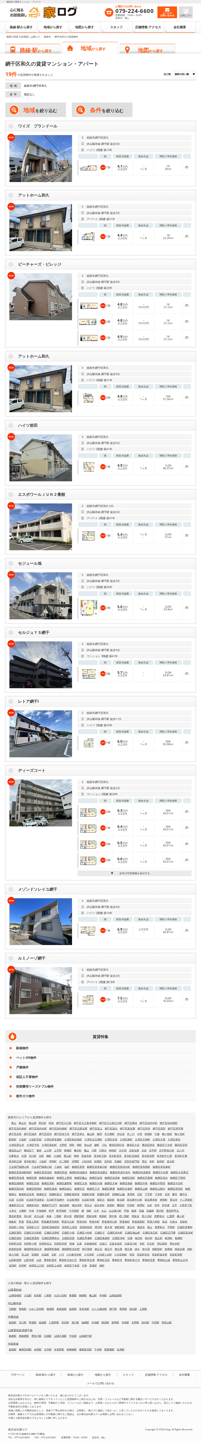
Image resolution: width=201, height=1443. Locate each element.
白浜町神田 (73, 1199)
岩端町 (148, 1134)
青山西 (32, 1123)
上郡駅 (143, 1309)
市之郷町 (109, 1134)
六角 (84, 1265)
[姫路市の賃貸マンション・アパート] (56, 12)
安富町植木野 (159, 1254)
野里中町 (94, 1221)
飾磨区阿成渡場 (142, 1172)
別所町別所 (60, 1243)
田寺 (157, 1205)
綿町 (101, 1265)
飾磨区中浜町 (175, 1183)
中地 (31, 1210)
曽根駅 (22, 1309)
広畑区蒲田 (15, 1232)
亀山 (86, 1150)
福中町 (149, 1238)
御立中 (108, 1249)
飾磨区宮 (79, 1188)
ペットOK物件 (26, 1057)
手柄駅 (103, 1295)
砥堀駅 (43, 1322)
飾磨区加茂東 (112, 1178)
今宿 (139, 1134)
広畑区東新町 (102, 1238)
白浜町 (20, 1199)
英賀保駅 (84, 1309)
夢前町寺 (117, 1260)
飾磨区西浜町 (16, 1188)
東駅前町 (120, 1227)
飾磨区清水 (161, 1178)
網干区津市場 (175, 1128)
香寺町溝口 (30, 1161)
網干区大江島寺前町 (85, 1123)
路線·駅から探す (21, 27)
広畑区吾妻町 (185, 1227)
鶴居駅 (105, 1322)
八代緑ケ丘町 (104, 1254)
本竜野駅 (59, 1349)
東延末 (141, 1227)
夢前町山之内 (180, 1260)
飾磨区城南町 (16, 1183)
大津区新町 (126, 1139)
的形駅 (38, 1295)
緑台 (137, 1249)
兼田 (39, 1150)
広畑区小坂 (68, 1232)
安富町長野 (176, 1254)
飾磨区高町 (48, 1183)
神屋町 (68, 1150)
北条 (79, 1243)
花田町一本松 (16, 1227)
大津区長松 (174, 1139)
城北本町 (77, 1205)
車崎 (76, 1156)
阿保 (51, 1123)
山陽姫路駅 (115, 1295)
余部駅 (38, 1349)
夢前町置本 (50, 1260)
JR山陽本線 (14, 1303)
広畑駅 (48, 1336)
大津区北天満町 (93, 1139)
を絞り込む (40, 110)
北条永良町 (115, 1243)
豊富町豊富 (15, 1216)
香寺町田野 (148, 1156)
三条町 (58, 1167)
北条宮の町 (130, 1243)
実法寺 (173, 1199)
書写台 (183, 1194)
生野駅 (135, 1322)
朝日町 (42, 1123)
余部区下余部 (71, 1265)
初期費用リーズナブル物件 (35, 1086)
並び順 (167, 74)
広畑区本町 (118, 1238)
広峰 (129, 1238)
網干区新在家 (127, 1128)
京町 (41, 1156)
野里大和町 (153, 1221)
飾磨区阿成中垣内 (120, 1172)
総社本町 (99, 1205)
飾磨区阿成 (60, 1172)
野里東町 (125, 1221)
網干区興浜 (130, 1123)
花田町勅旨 (85, 1227)
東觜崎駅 (72, 1349)
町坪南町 (61, 1210)
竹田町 (131, 1205)
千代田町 (74, 1210)
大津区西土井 (16, 1145)
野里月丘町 (68, 1221)
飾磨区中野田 (157, 1183)
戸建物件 (22, 1067)
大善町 (22, 1210)
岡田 (71, 1145)
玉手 (174, 1205)
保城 (71, 1243)
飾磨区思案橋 (145, 1178)
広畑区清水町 (114, 1232)
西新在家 (92, 1216)
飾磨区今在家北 (179, 1172)
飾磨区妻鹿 (108, 1188)
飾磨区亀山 (80, 1178)
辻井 (96, 1210)
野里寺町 (82, 1221)
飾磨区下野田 (177, 1178)
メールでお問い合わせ (100, 1383)
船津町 (169, 1238)
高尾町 (111, 1205)
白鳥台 (173, 1221)
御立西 (118, 1249)
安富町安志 (143, 1254)
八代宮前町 (120, 1254)
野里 (21, 1221)
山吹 (39, 1260)
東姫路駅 (62, 1309)
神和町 (163, 1199)
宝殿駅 (12, 1309)
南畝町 (12, 1221)
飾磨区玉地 (80, 1183)
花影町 (183, 1221)
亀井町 (78, 1150)
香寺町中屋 (181, 1156)
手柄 (126, 1210)
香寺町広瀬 (15, 1161)
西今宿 (68, 1216)
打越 (157, 1134)
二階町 (58, 1216)
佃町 (88, 1210)
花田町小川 (32, 1227)
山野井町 (29, 1260)
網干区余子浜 (61, 1134)
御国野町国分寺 (33, 1249)
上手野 (58, 1150)
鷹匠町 (121, 1205)
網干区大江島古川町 (110, 1123)
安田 (131, 1254)
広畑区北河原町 (33, 1232)
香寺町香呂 (115, 1156)
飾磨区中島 (141, 1183)
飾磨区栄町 (128, 1178)
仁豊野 (171, 1216)
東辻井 (131, 1227)
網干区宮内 (45, 1134)
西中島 (113, 1216)
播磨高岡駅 (25, 1349)
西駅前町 (79, 1216)
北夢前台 (14, 1156)
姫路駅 (73, 1309)
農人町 (181, 1216)
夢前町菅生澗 (87, 1260)
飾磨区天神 (111, 1183)
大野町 (63, 1145)
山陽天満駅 (60, 1336)
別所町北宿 (15, 1243)
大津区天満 (159, 1139)
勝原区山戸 (15, 1150)
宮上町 (25, 1254)
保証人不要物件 (27, 1077)
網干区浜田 (15, 1134)
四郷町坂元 (55, 1194)
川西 (94, 1150)
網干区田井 (144, 1128)
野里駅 (33, 1322)
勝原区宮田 (181, 1145)
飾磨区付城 (96, 1183)
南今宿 (146, 1249)
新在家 (121, 1199)
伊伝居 (121, 1134)
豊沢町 (160, 1210)
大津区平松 (32, 1145)
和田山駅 (167, 1322)
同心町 (28, 1216)
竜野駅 (123, 1309)
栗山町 (67, 1156)
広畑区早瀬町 (84, 1238)
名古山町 (39, 1216)
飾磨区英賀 (78, 1167)
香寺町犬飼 (100, 1156)
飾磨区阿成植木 (78, 1172)
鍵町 (96, 1145)
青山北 (22, 1123)
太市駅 (48, 1349)
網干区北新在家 (78, 1128)
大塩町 (22, 1139)
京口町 (33, 1156)
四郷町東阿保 (71, 1194)
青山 (13, 1123)
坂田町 (160, 1161)
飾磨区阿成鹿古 (99, 1172)
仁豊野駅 (54, 1322)
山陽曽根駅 (15, 1295)
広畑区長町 (15, 1238)
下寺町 (158, 1194)
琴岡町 (53, 1161)
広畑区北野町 (51, 1232)
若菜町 (93, 1265)
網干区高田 (159, 1128)
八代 (61, 1254)
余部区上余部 (54, 1265)
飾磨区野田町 (34, 1188)
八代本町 (89, 1254)
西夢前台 (159, 1216)
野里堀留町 (138, 1221)
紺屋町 (98, 1161)
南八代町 (14, 1254)
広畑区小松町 (84, 1232)
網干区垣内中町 (148, 1123)
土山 (103, 1210)
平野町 (171, 1227)
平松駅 (73, 1336)
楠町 (48, 1156)
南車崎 (168, 1249)
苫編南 (150, 1210)
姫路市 (47, 36)
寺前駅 (125, 1322)
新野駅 (115, 1322)
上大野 (48, 1150)
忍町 (139, 1194)
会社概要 (180, 27)
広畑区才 (100, 1232)
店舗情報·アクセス (148, 27)
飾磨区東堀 (50, 1188)
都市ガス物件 (25, 1096)
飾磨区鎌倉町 (46, 1178)
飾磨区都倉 (126, 1183)
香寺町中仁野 (164, 1156)
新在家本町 (151, 1199)
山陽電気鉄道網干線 (20, 1330)
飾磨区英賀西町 (141, 1167)
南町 (189, 1249)
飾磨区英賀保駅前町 (20, 1172)
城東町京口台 (16, 1205)
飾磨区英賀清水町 (120, 1167)
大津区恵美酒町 (53, 1139)
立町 (149, 1205)
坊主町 (151, 1243)
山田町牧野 (15, 1260)
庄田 (167, 1194)
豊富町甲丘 (172, 1210)
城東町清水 (32, 1205)
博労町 (98, 1227)
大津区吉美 (111, 1139)
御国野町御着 (51, 1249)
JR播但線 (13, 1317)
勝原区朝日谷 (116, 1145)
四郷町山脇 (118, 1194)
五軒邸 (108, 1161)
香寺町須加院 (131, 1156)
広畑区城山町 (132, 1232)
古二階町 (64, 1161)
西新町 (103, 1216)
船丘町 (159, 1238)
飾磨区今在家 (160, 1172)
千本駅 (98, 1349)
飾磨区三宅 (93, 1188)
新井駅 (145, 1322)
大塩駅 (28, 1295)
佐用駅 (120, 1349)
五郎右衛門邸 (132, 1161)
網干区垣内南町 (58, 1128)
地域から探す (53, 27)
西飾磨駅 (24, 1336)
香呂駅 (65, 1322)
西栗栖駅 (109, 1349)
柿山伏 (88, 1145)
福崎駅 (85, 1322)
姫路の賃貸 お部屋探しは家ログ (23, 36)
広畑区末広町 (150, 1232)
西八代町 (147, 1216)
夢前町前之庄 (132, 1260)
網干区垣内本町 (38, 1128)
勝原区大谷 (133, 1145)
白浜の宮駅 (60, 1295)
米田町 (22, 1265)
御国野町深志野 (71, 1249)
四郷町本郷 (88, 1194)
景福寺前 (86, 1156)
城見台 (101, 1199)
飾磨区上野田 (64, 1178)
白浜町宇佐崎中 (55, 1199)
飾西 (187, 1188)
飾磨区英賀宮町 (43, 1172)
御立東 (128, 1249)
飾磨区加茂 (96, 1178)
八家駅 (48, 1295)
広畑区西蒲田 (31, 1238)
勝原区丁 (29, 1150)
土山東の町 (115, 1210)
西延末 (135, 1216)
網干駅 (113, 1309)
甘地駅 (95, 1322)
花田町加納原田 (50, 1227)
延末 (164, 1221)
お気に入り (186, 15)
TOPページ (18, 1374)
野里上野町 (32, 1221)
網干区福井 (30, 1134)
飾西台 (12, 1194)
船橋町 (179, 1238)
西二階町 (124, 1216)
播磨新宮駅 (85, 1349)
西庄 (144, 1161)
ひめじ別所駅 (36, 1309)
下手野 (148, 1194)
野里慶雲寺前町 (50, 1221)
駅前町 (12, 1139)
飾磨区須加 (32, 1183)
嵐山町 (91, 1134)
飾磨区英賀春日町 (97, 1167)
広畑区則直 (68, 1238)
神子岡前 (87, 1249)
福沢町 (139, 1238)
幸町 (151, 1161)
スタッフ (116, 27)
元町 (54, 1254)
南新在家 (180, 1249)
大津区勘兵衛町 (73, 1139)
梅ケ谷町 (180, 1134)
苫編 (141, 1210)
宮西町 (35, 1254)
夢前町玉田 (103, 1260)
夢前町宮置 (148, 1260)
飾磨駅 (83, 1295)
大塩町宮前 (35, 1139)
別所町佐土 (45, 1243)
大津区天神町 (142, 1139)
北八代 (180, 1150)
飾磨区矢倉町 (124, 1188)
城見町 (111, 1199)
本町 (142, 1243)
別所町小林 (30, 1243)
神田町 (113, 1150)
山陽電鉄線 (15, 1289)
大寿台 (12, 1210)
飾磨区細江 (65, 1188)
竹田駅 (155, 1322)
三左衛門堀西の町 (19, 1167)
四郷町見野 (103, 1194)
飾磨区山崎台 (157, 1188)
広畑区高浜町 (185, 1232)
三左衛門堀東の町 (42, 1167)
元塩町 (45, 1254)
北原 (144, 1150)
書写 (174, 1194)
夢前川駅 (36, 1336)
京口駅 (22, 1322)
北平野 (153, 1150)
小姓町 (43, 1161)
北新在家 (134, 1150)
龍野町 (141, 1205)
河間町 (75, 1161)
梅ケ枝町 (167, 1134)
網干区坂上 (96, 1128)
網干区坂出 (111, 1128)
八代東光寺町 (74, 1254)
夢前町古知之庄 (68, 1260)
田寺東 (166, 1205)
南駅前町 (157, 1249)
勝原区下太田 (164, 1145)
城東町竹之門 (49, 1205)
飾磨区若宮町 (175, 1188)
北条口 (103, 1243)
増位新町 (162, 1243)
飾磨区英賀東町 (162, 1167)
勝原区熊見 (148, 1145)
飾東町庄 (42, 1194)
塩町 (66, 1167)
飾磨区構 (31, 1178)
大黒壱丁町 (185, 1205)
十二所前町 (186, 1199)
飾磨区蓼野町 (64, 1183)
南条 (49, 1216)
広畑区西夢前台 (50, 1238)
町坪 (51, 1210)
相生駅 (133, 1309)
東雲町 (131, 1194)
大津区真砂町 (49, 1145)
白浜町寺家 (88, 1199)
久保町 (57, 1156)
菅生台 (88, 1205)
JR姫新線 (13, 1344)
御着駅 (50, 1309)
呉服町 (118, 1161)
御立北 (98, 1249)
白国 (11, 1199)
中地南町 (41, 1210)
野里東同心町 (109, 1221)
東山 (149, 1227)
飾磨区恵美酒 (16, 1178)
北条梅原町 (90, 1243)
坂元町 (171, 1161)
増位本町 (175, 1243)
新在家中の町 (134, 1199)
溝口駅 (75, 1322)
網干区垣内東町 (18, 1128)
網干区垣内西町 (169, 1123)
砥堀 (133, 1210)
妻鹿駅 (73, 1295)
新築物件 (22, 1048)
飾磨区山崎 (141, 1188)
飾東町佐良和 (26, 1194)
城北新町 (64, 1205)
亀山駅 (93, 1295)
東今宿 (108, 1227)
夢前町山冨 (163, 1260)
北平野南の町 (166, 1150)
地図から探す (84, 27)
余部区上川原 (36, 1265)
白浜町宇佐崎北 (35, 1199)
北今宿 (123, 1150)
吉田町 (12, 1265)
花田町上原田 (69, 1227)
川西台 (103, 1150)
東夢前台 (160, 1227)
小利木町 (87, 1161)
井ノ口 (131, 1134)
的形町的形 (15, 1249)
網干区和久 (78, 1134)
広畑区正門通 (167, 1232)
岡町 (79, 1145)
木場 (23, 1156)
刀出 (104, 1145)
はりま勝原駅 (99, 1309)
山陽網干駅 (85, 1336)
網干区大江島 (63, 1123)
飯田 (99, 1134)
